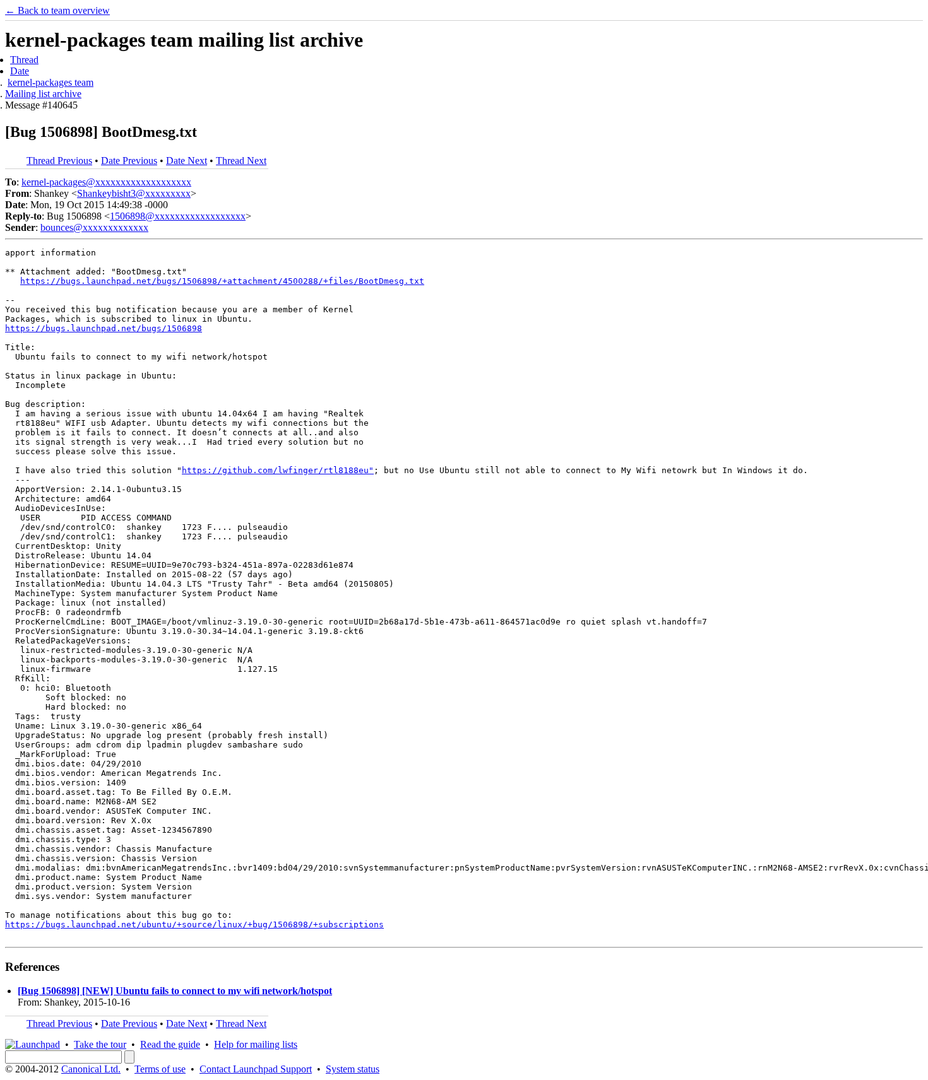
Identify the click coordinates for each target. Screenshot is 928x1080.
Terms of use (160, 1069)
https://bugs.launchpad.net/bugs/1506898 (103, 328)
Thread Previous (59, 160)
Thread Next (241, 160)
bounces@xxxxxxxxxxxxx (94, 227)
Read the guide (170, 1044)
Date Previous (129, 160)
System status (352, 1069)
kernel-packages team (50, 82)
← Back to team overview (57, 10)
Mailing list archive (43, 93)
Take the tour (100, 1044)
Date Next (186, 160)
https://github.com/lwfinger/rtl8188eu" (278, 470)
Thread (24, 59)
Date (19, 71)
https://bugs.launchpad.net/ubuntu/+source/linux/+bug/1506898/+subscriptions (194, 924)
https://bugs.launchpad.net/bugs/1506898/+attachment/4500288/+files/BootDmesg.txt (222, 281)
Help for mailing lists (255, 1044)
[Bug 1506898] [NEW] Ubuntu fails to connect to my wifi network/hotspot (175, 990)
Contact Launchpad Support (255, 1069)
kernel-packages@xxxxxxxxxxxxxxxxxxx (106, 182)
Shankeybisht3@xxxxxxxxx (134, 193)
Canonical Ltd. (91, 1069)
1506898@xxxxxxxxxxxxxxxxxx (178, 216)
